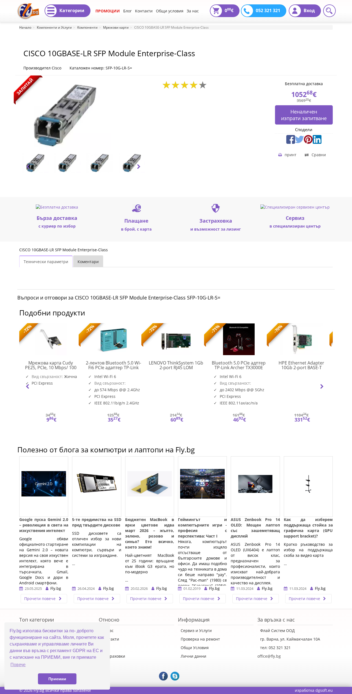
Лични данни (193, 656)
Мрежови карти (116, 27)
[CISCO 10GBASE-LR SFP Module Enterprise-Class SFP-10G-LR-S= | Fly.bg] (28, 7)
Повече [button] (18, 664)
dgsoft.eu (324, 690)
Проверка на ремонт (200, 639)
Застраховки (113, 656)
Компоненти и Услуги (54, 27)
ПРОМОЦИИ (107, 10)
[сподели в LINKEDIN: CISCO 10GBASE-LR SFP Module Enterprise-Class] (317, 138)
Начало (25, 27)
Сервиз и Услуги (196, 630)
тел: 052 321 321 (275, 647)
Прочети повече (40, 598)
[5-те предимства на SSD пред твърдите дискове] (96, 486)
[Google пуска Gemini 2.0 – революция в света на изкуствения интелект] (43, 486)
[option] (35, 163)
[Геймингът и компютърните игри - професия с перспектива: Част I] (202, 486)
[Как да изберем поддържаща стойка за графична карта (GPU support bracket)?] (308, 486)
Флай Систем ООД (277, 630)
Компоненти (87, 27)
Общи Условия (195, 647)
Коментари (88, 261)
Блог (127, 10)
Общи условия (169, 10)
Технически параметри (46, 261)
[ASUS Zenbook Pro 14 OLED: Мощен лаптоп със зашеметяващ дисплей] (255, 486)
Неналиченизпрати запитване (304, 114)
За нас (193, 10)
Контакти (144, 10)
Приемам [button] (57, 679)
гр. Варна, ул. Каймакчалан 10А (290, 639)
